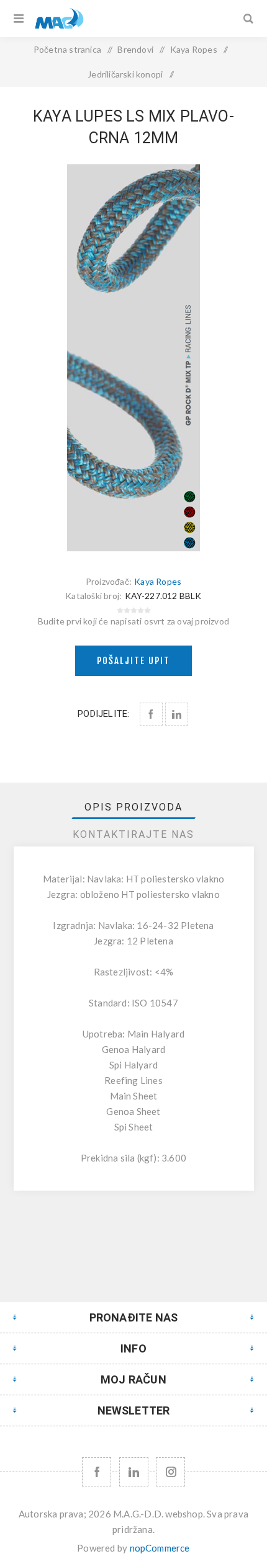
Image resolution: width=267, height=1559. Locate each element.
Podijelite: (103, 713)
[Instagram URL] (170, 1471)
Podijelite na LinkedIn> (176, 714)
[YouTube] (133, 1471)
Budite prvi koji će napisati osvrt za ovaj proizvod (133, 621)
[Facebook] (96, 1471)
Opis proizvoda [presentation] (133, 807)
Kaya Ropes (157, 581)
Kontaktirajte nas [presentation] (133, 834)
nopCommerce (160, 1547)
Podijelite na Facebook (151, 714)
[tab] (134, 807)
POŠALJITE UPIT (133, 661)
